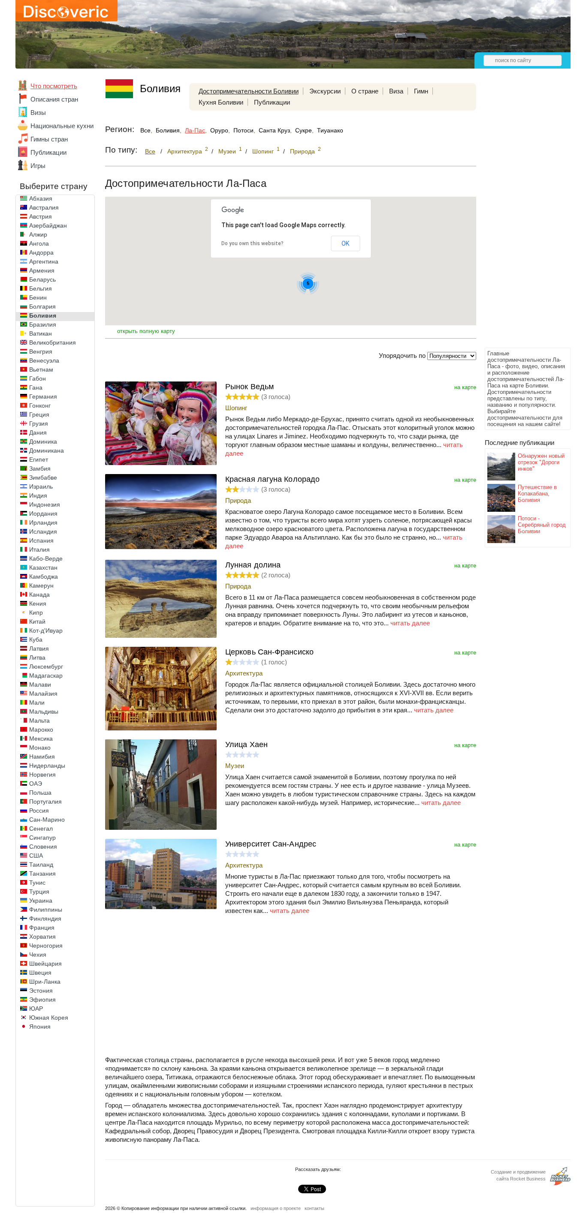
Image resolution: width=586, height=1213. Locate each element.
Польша (40, 792)
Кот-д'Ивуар (46, 630)
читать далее (410, 623)
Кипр (36, 612)
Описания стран (54, 99)
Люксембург (46, 666)
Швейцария (45, 963)
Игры (37, 165)
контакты (314, 1208)
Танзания (42, 873)
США (36, 855)
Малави (40, 684)
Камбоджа (43, 576)
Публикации (48, 152)
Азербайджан (48, 225)
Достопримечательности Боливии (249, 91)
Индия (38, 495)
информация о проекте (276, 1208)
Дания (38, 432)
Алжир (38, 234)
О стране (364, 91)
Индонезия (44, 504)
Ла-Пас (195, 130)
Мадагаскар (46, 675)
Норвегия (42, 774)
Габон (37, 378)
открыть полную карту (146, 331)
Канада (39, 594)
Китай (37, 621)
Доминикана (46, 450)
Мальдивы (43, 711)
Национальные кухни (62, 125)
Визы (38, 112)
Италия (39, 549)
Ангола (39, 243)
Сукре (303, 130)
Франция (41, 927)
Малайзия (43, 693)
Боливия (42, 315)
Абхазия (40, 198)
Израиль (41, 486)
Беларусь (42, 279)
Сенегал (41, 828)
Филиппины (45, 909)
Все (145, 130)
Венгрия (40, 351)
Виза (396, 91)
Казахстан (43, 567)
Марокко (41, 729)
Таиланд (41, 864)
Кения (37, 603)
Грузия (38, 423)
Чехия (37, 954)
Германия (43, 396)
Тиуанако (330, 130)
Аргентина (43, 261)
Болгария (42, 306)
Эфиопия (42, 999)
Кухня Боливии (221, 102)
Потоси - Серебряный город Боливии (542, 524)
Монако (40, 747)
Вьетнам (41, 369)
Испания (41, 540)
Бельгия (40, 288)
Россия (39, 810)
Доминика (43, 441)
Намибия (42, 756)
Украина (40, 900)
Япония (40, 1026)
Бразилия (42, 324)
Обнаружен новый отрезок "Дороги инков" (541, 462)
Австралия (44, 207)
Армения (41, 270)
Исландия (43, 531)
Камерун (41, 585)
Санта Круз (274, 130)
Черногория (46, 945)
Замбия (40, 468)
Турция (39, 891)
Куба (35, 639)
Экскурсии (325, 91)
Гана (35, 387)
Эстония (41, 990)
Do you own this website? (252, 243)
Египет (38, 459)
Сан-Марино (47, 819)
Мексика (41, 738)
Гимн (421, 91)
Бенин (38, 297)
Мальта (39, 720)
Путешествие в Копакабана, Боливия (537, 493)
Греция (39, 414)
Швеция (40, 972)
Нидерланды (47, 765)
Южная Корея (48, 1017)
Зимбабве (43, 477)
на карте (465, 387)
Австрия (40, 216)
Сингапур (42, 837)
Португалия (45, 801)
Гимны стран (49, 139)
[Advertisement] (519, 216)
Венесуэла (44, 360)
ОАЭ (35, 783)
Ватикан (40, 333)
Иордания (43, 513)
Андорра (41, 252)
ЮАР (36, 1008)
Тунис (37, 882)
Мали (37, 702)
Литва (37, 657)
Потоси (243, 130)
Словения (43, 846)
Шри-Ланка (44, 981)
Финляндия (45, 918)
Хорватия (42, 936)
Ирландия (43, 522)
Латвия (39, 648)
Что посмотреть (53, 86)
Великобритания (52, 342)
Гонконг (40, 405)
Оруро (219, 130)
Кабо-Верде (46, 558)
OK (345, 243)
